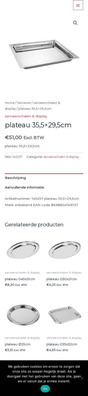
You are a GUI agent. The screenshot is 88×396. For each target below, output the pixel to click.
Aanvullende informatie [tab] (24, 187)
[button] (75, 23)
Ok (45, 389)
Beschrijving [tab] (15, 178)
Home (10, 103)
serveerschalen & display (26, 116)
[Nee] (81, 378)
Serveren (24, 103)
